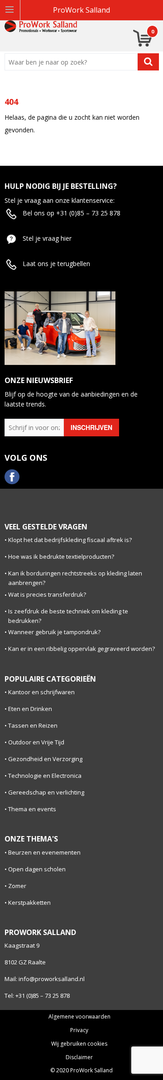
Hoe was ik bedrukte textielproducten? (61, 556)
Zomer (17, 886)
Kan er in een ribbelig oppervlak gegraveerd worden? (81, 649)
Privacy (79, 1030)
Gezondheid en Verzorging (45, 759)
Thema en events (32, 809)
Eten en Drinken (30, 709)
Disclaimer (79, 1057)
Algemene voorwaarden (79, 1016)
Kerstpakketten (29, 902)
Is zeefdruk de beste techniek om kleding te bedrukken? (68, 616)
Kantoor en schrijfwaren (41, 692)
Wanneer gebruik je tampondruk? (54, 632)
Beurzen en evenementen (44, 852)
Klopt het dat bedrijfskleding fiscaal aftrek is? (70, 540)
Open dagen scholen (37, 869)
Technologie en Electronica (45, 775)
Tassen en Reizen (33, 725)
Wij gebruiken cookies (79, 1044)
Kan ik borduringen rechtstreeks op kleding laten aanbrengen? (75, 578)
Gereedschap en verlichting (46, 792)
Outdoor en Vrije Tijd (36, 742)
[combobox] (73, 61)
